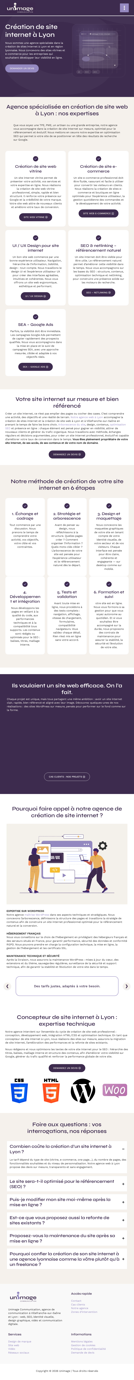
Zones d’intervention (84, 1311)
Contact (76, 1300)
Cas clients (78, 1304)
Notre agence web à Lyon (87, 417)
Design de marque (19, 1341)
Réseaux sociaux (18, 1352)
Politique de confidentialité (88, 1348)
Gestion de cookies (83, 1345)
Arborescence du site (71, 424)
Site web (13, 1345)
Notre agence (79, 1308)
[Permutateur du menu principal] (124, 7)
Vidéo (11, 1348)
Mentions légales (81, 1341)
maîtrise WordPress (37, 914)
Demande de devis (82, 1352)
